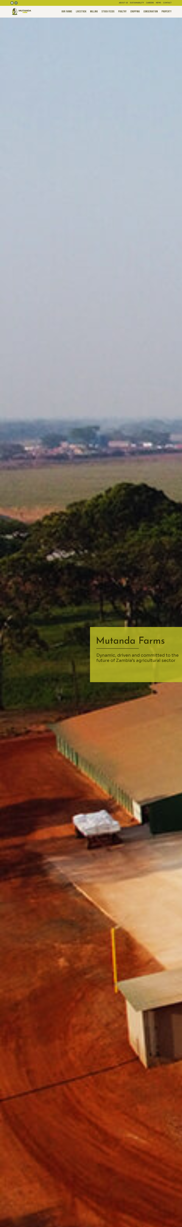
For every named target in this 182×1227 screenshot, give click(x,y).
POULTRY (122, 11)
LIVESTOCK (81, 11)
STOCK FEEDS (108, 11)
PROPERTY (167, 11)
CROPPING (135, 11)
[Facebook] (12, 3)
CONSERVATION (150, 11)
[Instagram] (16, 3)
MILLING (94, 11)
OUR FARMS (67, 11)
